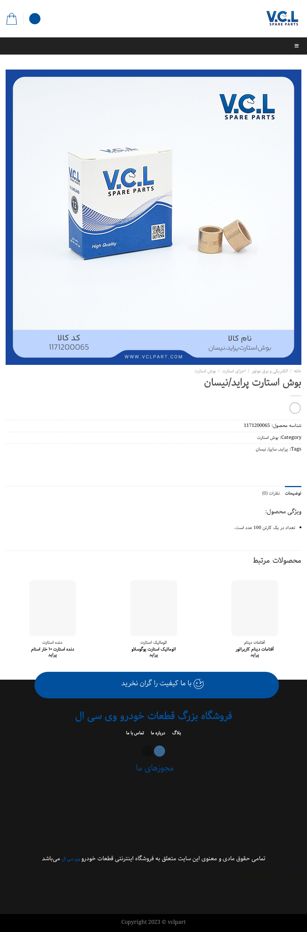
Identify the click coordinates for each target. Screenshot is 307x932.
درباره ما (157, 733)
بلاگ (176, 733)
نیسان (261, 449)
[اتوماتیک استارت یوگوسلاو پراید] (153, 608)
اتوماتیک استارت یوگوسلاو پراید (153, 652)
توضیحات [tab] (293, 493)
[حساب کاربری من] (34, 19)
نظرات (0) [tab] (271, 493)
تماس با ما (135, 733)
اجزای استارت (234, 371)
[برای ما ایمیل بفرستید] (147, 751)
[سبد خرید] (12, 18)
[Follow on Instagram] (159, 751)
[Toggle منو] (153, 46)
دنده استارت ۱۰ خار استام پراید (52, 652)
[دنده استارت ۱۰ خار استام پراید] (52, 608)
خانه (297, 371)
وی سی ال (71, 859)
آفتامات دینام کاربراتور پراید (254, 652)
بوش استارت (205, 371)
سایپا (272, 449)
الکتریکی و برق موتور (270, 371)
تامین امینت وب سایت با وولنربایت (271, 876)
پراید (283, 449)
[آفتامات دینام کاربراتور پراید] (254, 608)
